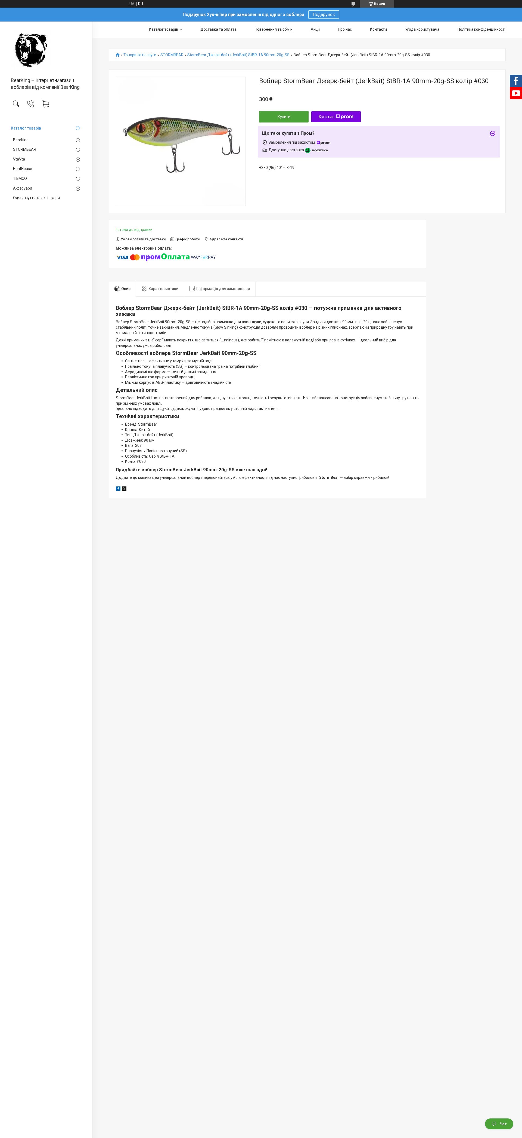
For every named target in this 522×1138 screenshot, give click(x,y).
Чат (503, 1124)
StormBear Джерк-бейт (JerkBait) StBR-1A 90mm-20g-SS (238, 55)
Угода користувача (422, 29)
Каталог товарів (26, 128)
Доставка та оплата (218, 29)
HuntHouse (22, 168)
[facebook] (118, 489)
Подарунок (324, 14)
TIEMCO (20, 178)
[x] (124, 489)
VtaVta (19, 159)
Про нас (345, 29)
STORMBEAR (24, 149)
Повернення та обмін (274, 29)
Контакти (378, 29)
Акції (315, 29)
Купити (284, 117)
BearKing (21, 140)
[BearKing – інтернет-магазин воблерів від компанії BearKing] (46, 50)
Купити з (326, 117)
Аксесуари (22, 188)
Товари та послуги (139, 55)
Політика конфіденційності (481, 29)
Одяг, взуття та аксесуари (36, 198)
